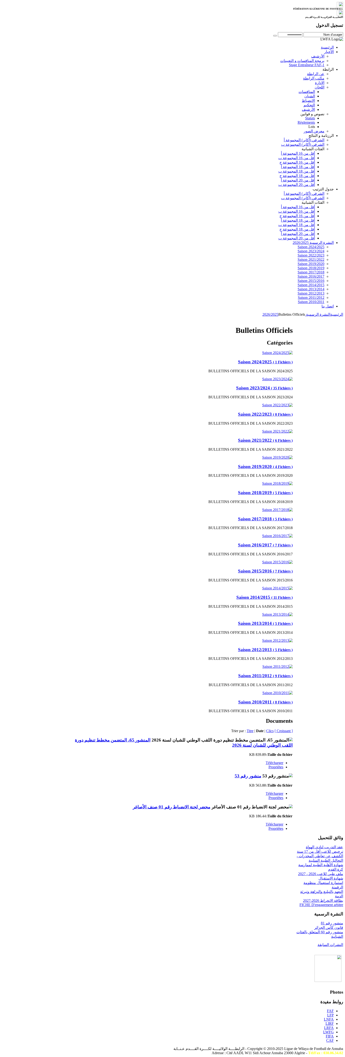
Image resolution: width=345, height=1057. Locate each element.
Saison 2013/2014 (265, 623)
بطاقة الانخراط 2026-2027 (323, 901)
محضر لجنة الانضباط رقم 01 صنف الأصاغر (171, 806)
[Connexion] (275, 35)
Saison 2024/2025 (265, 361)
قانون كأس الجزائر (328, 928)
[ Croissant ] (284, 731)
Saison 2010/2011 (265, 702)
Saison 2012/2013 (265, 649)
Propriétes (275, 767)
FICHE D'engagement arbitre (321, 905)
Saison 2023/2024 (264, 387)
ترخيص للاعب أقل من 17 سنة (320, 851)
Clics (270, 731)
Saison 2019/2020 (265, 466)
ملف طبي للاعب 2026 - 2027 (320, 874)
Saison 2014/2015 (264, 597)
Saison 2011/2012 (265, 675)
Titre (250, 731)
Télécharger (274, 763)
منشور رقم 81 (332, 923)
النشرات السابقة (330, 945)
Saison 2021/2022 (265, 440)
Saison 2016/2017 (265, 544)
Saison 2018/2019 (265, 492)
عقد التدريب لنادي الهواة (324, 847)
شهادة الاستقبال (330, 878)
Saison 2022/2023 (265, 414)
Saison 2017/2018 (265, 518)
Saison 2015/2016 (265, 571)
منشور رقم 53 (248, 775)
